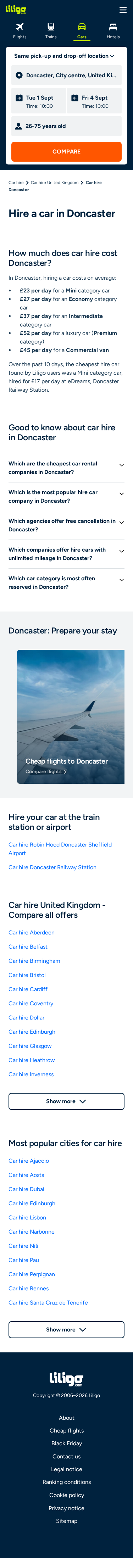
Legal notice (66, 1469)
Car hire (16, 182)
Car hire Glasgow (30, 1046)
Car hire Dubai (26, 1189)
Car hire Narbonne (32, 1231)
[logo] (16, 9)
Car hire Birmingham (34, 960)
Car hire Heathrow (32, 1060)
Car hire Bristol (27, 975)
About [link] (66, 1417)
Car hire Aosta (26, 1175)
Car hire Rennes (29, 1288)
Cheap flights (67, 1430)
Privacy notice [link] (66, 1508)
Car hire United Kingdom (54, 182)
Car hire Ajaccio (29, 1160)
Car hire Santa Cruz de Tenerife (48, 1302)
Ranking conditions (67, 1482)
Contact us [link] (66, 1456)
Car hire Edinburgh (32, 1031)
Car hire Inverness (31, 1074)
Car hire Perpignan (32, 1274)
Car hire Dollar (26, 1017)
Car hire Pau (24, 1260)
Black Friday (66, 1443)
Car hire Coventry (31, 1003)
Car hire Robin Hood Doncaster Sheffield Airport (60, 848)
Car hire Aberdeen (32, 932)
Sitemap (66, 1521)
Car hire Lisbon (27, 1217)
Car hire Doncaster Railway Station (52, 867)
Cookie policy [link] (66, 1495)
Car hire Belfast (28, 946)
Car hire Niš (23, 1246)
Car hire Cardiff (28, 989)
